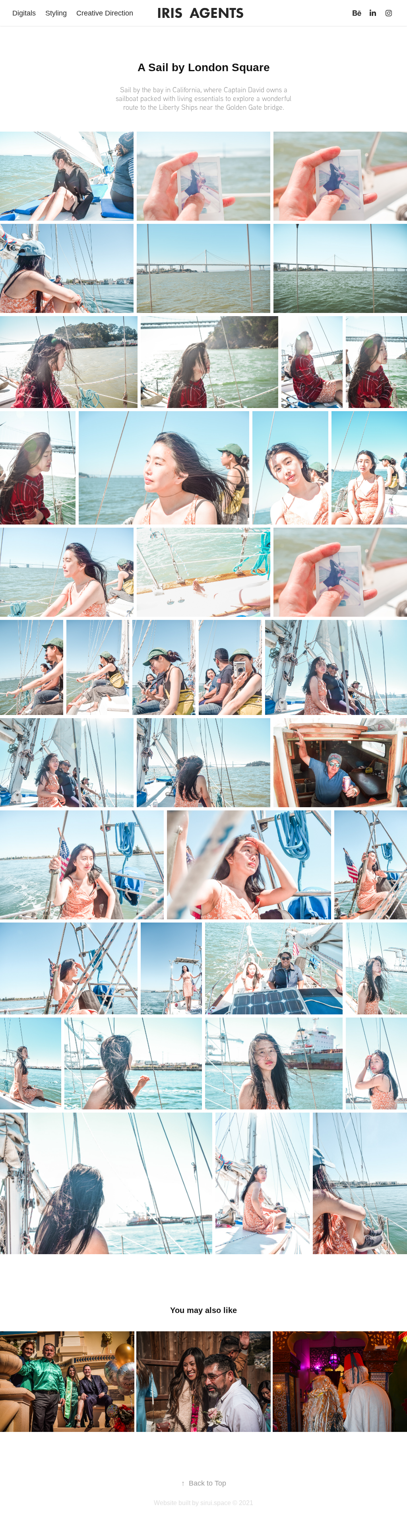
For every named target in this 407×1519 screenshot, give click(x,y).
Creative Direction (104, 13)
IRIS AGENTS (200, 13)
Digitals (24, 13)
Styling (56, 13)
